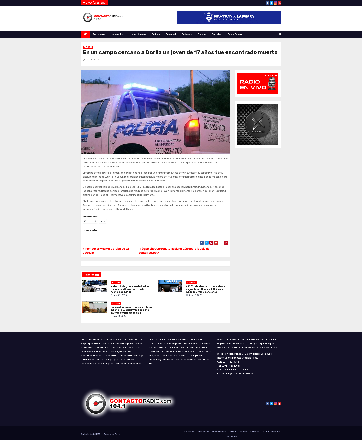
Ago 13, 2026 (119, 316)
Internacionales (138, 34)
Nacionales (117, 34)
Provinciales (99, 34)
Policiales (187, 34)
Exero (117, 434)
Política (156, 34)
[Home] (85, 34)
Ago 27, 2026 (120, 295)
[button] (280, 34)
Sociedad (171, 34)
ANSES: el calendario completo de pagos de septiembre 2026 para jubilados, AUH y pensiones (205, 289)
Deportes (217, 34)
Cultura (202, 34)
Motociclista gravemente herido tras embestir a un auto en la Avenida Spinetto (130, 289)
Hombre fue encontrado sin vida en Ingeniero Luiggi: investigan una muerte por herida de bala (131, 310)
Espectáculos (235, 34)
